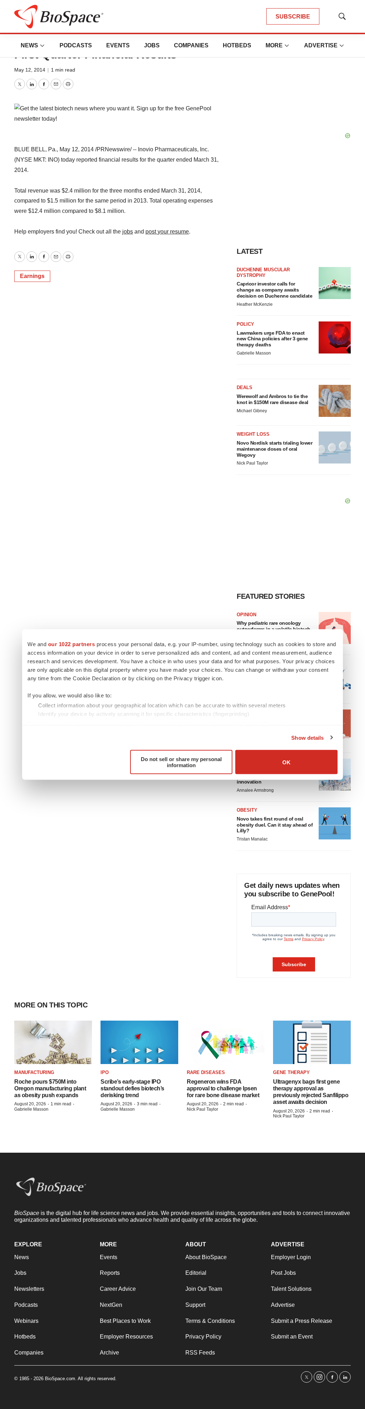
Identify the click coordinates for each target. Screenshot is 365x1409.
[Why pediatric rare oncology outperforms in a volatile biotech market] (335, 628)
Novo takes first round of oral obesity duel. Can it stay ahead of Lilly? (275, 825)
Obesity (247, 810)
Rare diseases (206, 1072)
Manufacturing (34, 1072)
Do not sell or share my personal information (181, 762)
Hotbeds (237, 45)
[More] (42, 45)
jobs (127, 232)
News (29, 45)
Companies (191, 45)
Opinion (246, 614)
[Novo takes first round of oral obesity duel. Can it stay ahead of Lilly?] (335, 823)
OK (286, 762)
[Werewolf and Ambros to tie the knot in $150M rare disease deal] (335, 401)
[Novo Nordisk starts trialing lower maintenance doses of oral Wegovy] (335, 447)
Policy (245, 324)
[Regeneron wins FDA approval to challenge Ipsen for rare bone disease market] (225, 1042)
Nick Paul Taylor (252, 463)
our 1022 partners (71, 644)
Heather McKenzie (255, 304)
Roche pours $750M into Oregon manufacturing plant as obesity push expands (50, 1088)
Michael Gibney (252, 410)
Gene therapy (291, 1072)
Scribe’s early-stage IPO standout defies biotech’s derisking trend (132, 1088)
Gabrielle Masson (254, 353)
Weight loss (253, 434)
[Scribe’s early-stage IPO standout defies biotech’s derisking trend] (139, 1042)
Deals (244, 387)
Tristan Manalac (252, 839)
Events (118, 45)
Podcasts (76, 45)
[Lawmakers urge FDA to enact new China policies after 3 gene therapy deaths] (335, 337)
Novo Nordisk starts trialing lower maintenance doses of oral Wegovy (274, 449)
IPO (105, 1072)
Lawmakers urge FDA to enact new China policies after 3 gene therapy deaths (272, 339)
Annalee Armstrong (255, 790)
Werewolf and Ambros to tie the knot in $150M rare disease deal (272, 399)
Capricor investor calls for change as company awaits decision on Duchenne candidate (274, 290)
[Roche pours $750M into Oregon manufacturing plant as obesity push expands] (53, 1042)
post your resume (167, 232)
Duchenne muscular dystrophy (263, 272)
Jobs (152, 45)
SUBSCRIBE (293, 17)
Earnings (32, 276)
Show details (307, 737)
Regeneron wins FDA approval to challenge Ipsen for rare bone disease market (223, 1088)
